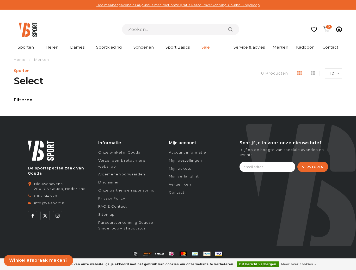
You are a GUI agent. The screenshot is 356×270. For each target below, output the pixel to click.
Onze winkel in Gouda (119, 152)
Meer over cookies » (298, 264)
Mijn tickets (180, 168)
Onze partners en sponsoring (126, 190)
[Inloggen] (339, 29)
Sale (205, 47)
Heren (52, 47)
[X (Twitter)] (45, 215)
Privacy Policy (111, 198)
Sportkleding (109, 47)
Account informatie (187, 152)
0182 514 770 (45, 196)
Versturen (312, 167)
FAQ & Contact (112, 206)
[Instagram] (57, 215)
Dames (77, 47)
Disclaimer (108, 182)
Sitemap (106, 214)
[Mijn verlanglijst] (314, 29)
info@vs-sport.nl (49, 203)
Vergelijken (180, 184)
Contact (330, 47)
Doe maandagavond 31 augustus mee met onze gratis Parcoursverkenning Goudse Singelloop (178, 5)
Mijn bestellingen (185, 160)
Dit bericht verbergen (257, 264)
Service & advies (249, 47)
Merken (280, 47)
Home (20, 59)
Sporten (26, 47)
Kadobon (305, 47)
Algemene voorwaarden (121, 174)
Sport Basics (177, 47)
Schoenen (143, 47)
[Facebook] (32, 215)
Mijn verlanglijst (184, 176)
